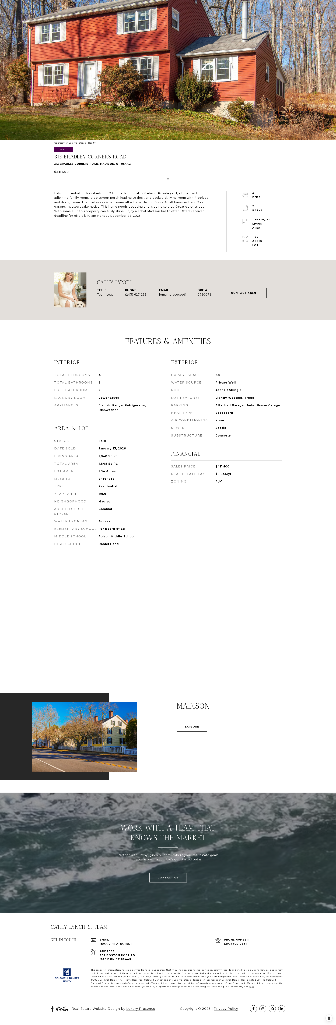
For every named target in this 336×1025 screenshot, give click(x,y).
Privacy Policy (226, 1009)
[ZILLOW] (272, 1008)
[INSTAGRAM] (262, 1008)
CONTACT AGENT (244, 293)
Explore (192, 726)
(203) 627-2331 (136, 294)
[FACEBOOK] (253, 1008)
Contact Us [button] (168, 877)
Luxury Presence (140, 1009)
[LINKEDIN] (281, 1008)
